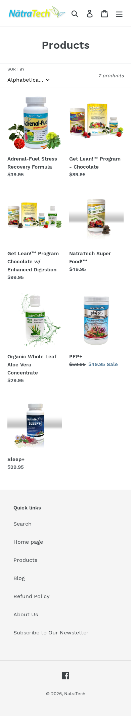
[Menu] (119, 13)
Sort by (16, 69)
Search (22, 524)
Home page (28, 542)
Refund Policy (31, 596)
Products (25, 560)
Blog (19, 578)
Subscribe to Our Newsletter (51, 632)
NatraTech (74, 693)
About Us (25, 614)
